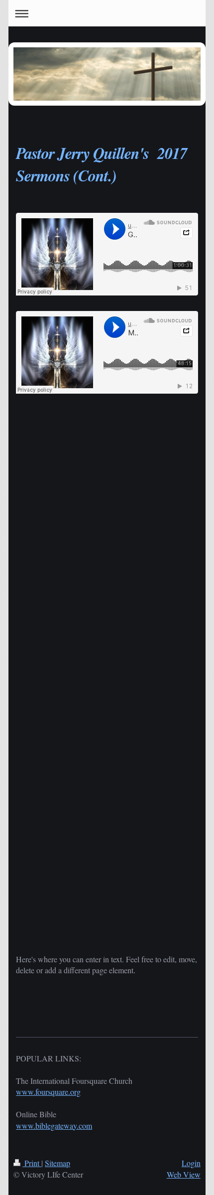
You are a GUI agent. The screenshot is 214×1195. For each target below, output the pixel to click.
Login (191, 1163)
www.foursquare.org (48, 1091)
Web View (184, 1174)
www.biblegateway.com (54, 1125)
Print (31, 1163)
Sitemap (57, 1163)
